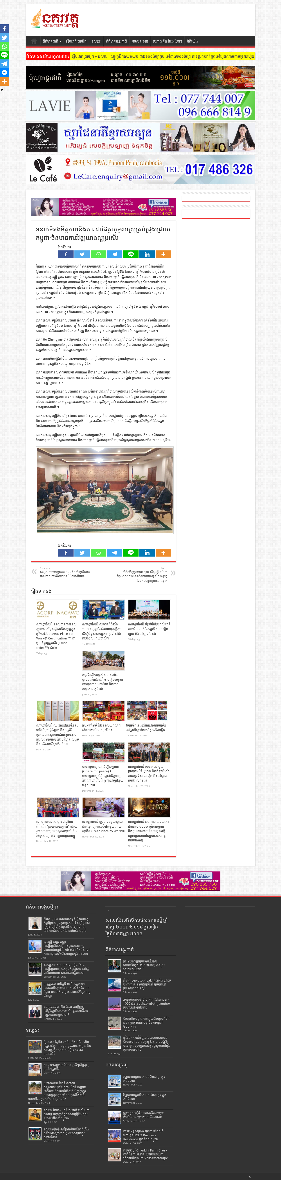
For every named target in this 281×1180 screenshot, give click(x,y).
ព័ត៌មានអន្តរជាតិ (116, 41)
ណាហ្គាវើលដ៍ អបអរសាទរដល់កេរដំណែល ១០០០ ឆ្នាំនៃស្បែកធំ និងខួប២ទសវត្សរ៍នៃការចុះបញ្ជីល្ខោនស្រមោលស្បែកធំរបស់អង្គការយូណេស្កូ (148, 831)
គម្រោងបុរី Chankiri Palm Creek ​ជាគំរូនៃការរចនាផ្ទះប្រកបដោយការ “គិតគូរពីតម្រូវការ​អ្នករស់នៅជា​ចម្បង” (145, 1154)
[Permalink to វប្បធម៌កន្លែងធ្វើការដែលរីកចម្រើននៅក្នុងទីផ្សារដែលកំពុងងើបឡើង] (147, 711)
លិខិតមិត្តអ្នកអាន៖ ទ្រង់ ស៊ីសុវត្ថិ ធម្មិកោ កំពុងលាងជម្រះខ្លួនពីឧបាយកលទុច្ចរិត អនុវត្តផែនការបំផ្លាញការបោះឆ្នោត (142, 574)
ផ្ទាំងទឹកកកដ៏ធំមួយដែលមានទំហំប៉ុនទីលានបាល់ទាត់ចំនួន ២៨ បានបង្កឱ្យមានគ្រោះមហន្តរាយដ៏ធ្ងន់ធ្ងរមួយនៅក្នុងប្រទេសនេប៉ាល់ (146, 1043)
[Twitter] (82, 254)
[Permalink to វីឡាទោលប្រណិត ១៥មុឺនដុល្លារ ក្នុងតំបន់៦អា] (114, 1099)
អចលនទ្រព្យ (140, 41)
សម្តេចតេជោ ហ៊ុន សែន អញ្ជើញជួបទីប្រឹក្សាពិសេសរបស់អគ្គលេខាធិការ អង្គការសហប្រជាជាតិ (66, 1011)
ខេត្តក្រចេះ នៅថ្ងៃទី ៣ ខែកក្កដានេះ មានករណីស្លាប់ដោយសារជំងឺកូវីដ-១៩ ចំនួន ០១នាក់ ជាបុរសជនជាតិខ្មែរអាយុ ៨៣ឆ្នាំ (67, 990)
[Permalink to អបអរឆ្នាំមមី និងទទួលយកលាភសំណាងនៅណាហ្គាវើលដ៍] (103, 711)
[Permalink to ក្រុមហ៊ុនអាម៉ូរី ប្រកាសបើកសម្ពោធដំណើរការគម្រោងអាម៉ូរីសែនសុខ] (114, 1118)
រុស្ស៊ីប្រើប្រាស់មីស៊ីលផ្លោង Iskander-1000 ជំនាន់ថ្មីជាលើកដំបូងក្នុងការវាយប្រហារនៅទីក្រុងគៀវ (146, 1003)
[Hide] (2, 90)
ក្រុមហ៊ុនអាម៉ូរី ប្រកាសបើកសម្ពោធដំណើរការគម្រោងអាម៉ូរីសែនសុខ (143, 1115)
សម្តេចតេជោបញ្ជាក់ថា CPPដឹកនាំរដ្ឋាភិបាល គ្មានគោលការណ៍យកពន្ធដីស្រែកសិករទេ (65, 572)
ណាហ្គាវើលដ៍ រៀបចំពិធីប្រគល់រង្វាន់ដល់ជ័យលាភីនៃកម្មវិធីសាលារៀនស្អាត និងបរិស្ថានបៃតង (149, 629)
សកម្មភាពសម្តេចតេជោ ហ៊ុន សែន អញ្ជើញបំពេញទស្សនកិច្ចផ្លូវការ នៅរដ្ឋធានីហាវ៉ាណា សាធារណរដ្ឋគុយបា (66, 969)
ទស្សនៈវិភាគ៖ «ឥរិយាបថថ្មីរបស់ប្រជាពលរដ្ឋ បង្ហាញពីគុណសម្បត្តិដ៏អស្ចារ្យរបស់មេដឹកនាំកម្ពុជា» (67, 1114)
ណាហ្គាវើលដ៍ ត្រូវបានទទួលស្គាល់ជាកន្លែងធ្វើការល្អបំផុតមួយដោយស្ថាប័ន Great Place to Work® (103, 826)
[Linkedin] (147, 254)
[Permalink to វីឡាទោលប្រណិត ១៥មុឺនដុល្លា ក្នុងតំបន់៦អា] (114, 1081)
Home (34, 42)
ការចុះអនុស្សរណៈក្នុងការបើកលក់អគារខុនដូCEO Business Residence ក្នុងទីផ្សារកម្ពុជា (143, 1135)
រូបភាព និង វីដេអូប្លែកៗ (167, 41)
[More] (163, 254)
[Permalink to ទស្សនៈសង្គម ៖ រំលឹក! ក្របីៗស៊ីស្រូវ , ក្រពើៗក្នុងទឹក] (35, 1070)
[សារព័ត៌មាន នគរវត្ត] (55, 25)
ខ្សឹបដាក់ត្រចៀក (76, 41)
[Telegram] (114, 254)
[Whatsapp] (98, 254)
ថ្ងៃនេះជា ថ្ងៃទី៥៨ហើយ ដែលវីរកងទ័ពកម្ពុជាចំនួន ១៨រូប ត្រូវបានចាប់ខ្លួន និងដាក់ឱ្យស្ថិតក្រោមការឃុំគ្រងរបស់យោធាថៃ (67, 1048)
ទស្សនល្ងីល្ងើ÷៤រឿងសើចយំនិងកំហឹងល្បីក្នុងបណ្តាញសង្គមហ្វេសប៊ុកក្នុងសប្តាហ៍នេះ (66, 1133)
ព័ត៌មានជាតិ (50, 41)
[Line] (131, 254)
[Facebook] (66, 254)
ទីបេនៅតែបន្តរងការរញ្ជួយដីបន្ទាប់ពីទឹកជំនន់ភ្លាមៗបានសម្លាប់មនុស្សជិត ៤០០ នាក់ (146, 1022)
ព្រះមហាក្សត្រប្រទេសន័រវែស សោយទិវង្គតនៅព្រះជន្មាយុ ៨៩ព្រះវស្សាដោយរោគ (144, 965)
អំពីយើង (192, 41)
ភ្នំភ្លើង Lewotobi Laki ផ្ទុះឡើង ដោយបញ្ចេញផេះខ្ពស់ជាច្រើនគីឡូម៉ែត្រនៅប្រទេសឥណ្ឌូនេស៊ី (147, 984)
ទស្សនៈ (96, 41)
